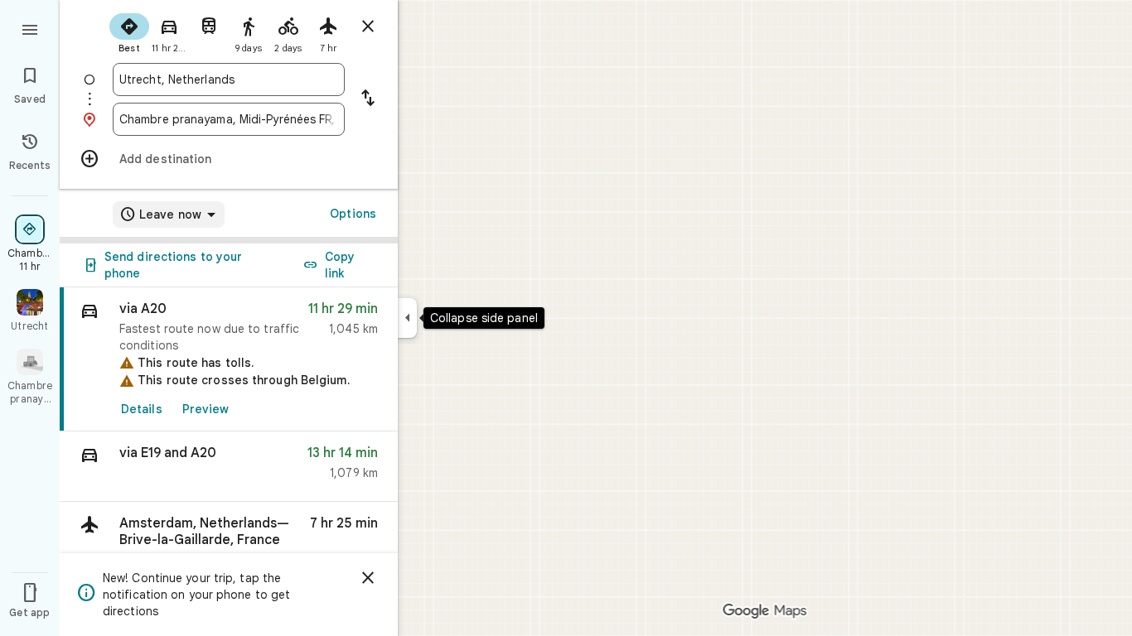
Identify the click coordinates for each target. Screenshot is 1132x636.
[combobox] (228, 79)
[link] (229, 359)
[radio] (129, 31)
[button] (229, 466)
